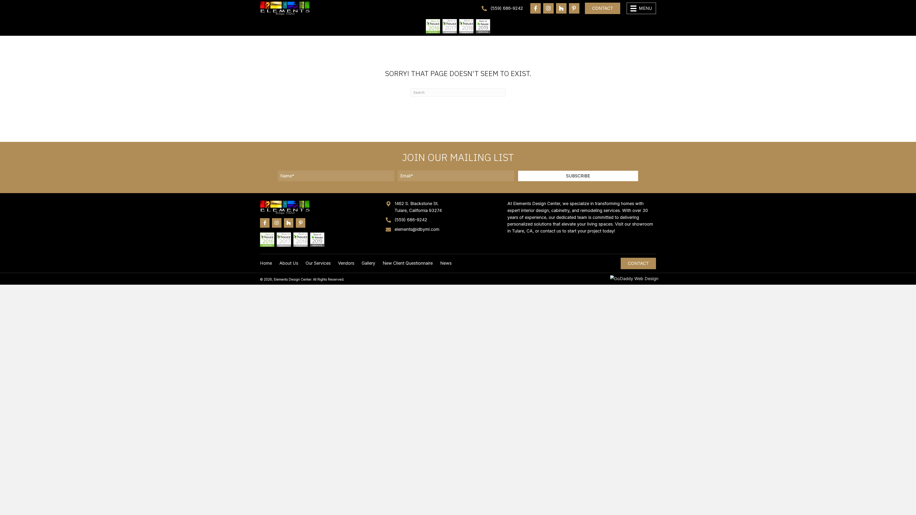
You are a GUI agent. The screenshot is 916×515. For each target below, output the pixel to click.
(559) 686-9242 (506, 8)
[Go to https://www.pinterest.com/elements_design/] (574, 8)
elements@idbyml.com (417, 229)
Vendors (346, 263)
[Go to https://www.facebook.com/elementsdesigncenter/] (535, 8)
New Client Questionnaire (408, 263)
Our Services (318, 263)
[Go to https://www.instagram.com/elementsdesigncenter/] (548, 8)
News (446, 263)
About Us (288, 263)
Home (266, 263)
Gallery (368, 263)
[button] (578, 176)
